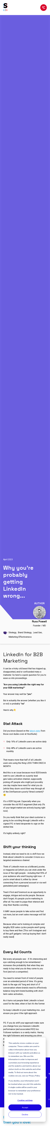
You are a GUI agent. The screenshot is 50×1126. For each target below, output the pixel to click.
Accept (25, 1107)
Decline (25, 1114)
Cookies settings (25, 1100)
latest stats (35, 731)
